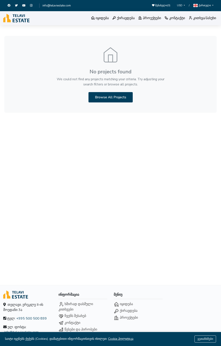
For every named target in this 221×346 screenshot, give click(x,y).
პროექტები (151, 18)
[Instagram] (33, 6)
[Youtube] (26, 6)
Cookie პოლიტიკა (120, 339)
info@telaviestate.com (57, 6)
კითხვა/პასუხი (204, 18)
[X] (18, 6)
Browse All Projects (110, 97)
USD (180, 5)
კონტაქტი (176, 18)
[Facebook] (11, 6)
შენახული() (162, 5)
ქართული (205, 5)
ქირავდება (125, 18)
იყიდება (102, 18)
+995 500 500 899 (31, 318)
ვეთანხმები (205, 339)
